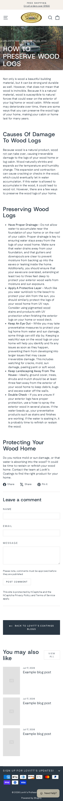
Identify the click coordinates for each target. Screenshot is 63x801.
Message (10, 543)
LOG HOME (27, 41)
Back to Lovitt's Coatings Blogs (34, 627)
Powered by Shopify (31, 798)
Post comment (17, 581)
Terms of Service (45, 595)
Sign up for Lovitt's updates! (28, 771)
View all (51, 655)
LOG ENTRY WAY (11, 41)
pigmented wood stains (29, 310)
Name (7, 509)
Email (7, 526)
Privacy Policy (23, 595)
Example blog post (37, 672)
